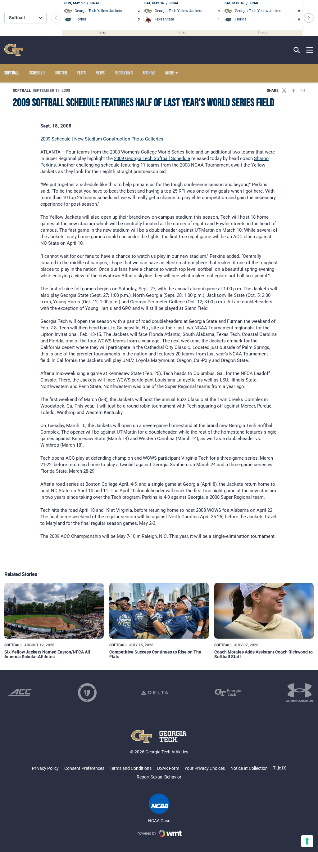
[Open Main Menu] (309, 50)
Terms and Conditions (131, 768)
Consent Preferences (84, 768)
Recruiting (124, 73)
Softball (22, 90)
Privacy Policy (45, 768)
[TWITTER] (284, 90)
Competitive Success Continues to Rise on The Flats (155, 654)
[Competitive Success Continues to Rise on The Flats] (159, 611)
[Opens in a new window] (19, 692)
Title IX (279, 767)
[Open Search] (296, 50)
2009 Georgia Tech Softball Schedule (152, 158)
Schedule (37, 73)
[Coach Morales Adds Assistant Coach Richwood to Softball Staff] (264, 611)
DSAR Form (168, 768)
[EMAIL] (302, 90)
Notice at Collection (249, 768)
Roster (61, 73)
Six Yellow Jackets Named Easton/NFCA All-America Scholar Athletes (48, 654)
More (169, 73)
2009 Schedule (55, 139)
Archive (149, 73)
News (100, 73)
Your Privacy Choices (204, 768)
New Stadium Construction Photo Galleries (118, 139)
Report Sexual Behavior (159, 776)
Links (102, 32)
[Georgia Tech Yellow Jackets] (13, 50)
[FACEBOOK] (293, 90)
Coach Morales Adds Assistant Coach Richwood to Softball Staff (263, 654)
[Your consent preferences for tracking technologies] (307, 841)
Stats (81, 73)
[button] (309, 18)
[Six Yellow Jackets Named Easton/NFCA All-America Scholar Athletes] (54, 611)
